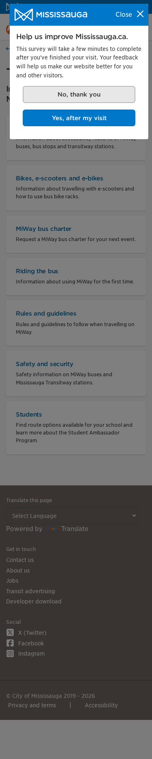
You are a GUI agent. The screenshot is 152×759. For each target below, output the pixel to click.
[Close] (140, 14)
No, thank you (79, 94)
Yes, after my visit (79, 117)
